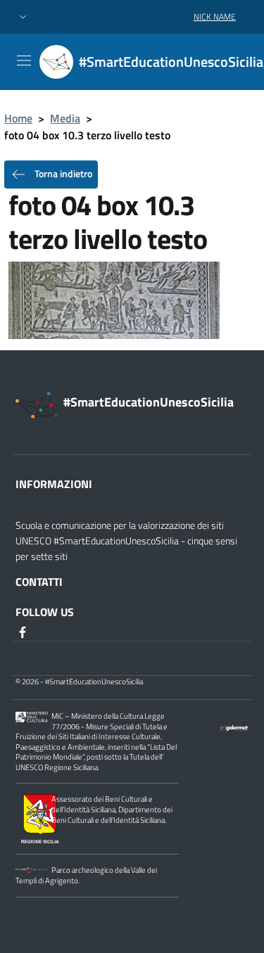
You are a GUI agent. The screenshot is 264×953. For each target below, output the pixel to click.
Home (18, 118)
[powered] (234, 726)
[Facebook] (23, 631)
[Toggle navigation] (23, 60)
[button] (23, 17)
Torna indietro (62, 173)
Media (65, 118)
